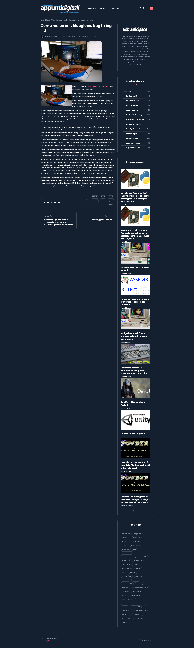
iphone (136, 568)
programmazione (92, 201)
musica (125, 580)
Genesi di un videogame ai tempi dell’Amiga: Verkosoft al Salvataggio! (135, 465)
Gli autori (91, 8)
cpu (144, 557)
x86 (124, 622)
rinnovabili (137, 591)
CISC (135, 549)
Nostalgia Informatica (133, 129)
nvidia (136, 580)
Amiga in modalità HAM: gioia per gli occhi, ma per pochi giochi (134, 336)
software (141, 603)
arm (124, 541)
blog (124, 545)
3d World (95, 197)
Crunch (103, 197)
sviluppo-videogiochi (107, 201)
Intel (136, 564)
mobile (138, 576)
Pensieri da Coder (132, 138)
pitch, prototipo (93, 86)
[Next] (137, 510)
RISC (124, 595)
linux (133, 572)
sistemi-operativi (128, 599)
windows (137, 614)
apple (136, 537)
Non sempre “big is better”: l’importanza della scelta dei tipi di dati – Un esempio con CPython (135, 234)
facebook (138, 560)
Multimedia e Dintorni (133, 124)
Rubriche (103, 8)
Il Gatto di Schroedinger (134, 115)
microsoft (126, 576)
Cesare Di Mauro (126, 205)
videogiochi (110, 204)
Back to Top (147, 640)
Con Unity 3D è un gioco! (133, 433)
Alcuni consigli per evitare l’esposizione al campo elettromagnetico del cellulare (58, 222)
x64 (140, 618)
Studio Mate (52, 641)
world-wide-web (128, 618)
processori (126, 587)
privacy (139, 584)
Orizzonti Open (131, 134)
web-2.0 (125, 614)
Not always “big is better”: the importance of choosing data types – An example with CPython (135, 197)
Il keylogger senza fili (102, 219)
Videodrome (127, 610)
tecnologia (135, 607)
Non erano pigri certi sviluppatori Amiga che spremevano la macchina (134, 370)
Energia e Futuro (132, 105)
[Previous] (133, 510)
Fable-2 (111, 197)
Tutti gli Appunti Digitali (68, 36)
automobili (135, 541)
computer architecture (130, 557)
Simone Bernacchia (127, 471)
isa (124, 572)
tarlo (124, 607)
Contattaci (115, 8)
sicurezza (135, 595)
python (125, 591)
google (126, 564)
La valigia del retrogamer (135, 119)
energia (126, 560)
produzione (104, 86)
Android (125, 537)
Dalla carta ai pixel (132, 101)
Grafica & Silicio (132, 110)
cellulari (125, 549)
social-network (127, 603)
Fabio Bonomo (125, 408)
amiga (137, 534)
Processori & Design (133, 143)
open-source (127, 584)
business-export (137, 545)
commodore (127, 553)
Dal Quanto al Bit (132, 96)
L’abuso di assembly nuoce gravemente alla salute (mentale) (135, 302)
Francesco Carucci (51, 36)
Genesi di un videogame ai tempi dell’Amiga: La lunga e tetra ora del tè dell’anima (135, 499)
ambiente (126, 534)
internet (125, 568)
